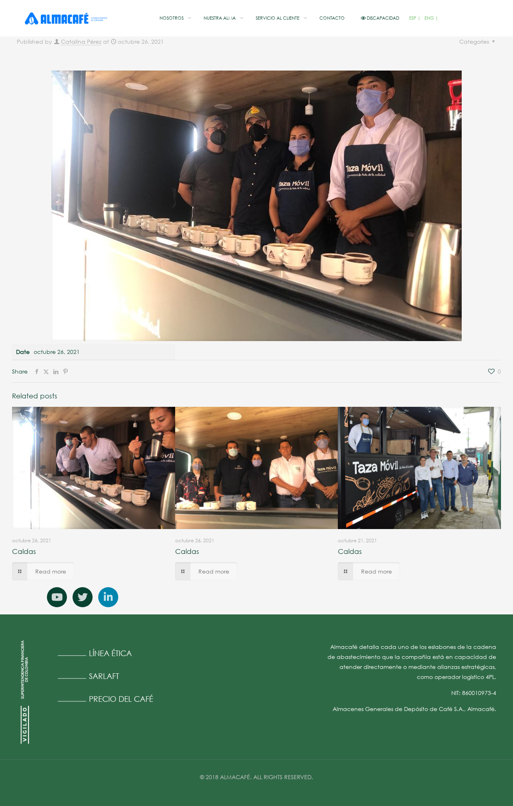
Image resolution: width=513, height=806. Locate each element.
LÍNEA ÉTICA (110, 653)
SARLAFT (104, 676)
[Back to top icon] (474, 789)
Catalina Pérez (81, 41)
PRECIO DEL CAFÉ (121, 698)
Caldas (24, 551)
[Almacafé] (66, 18)
